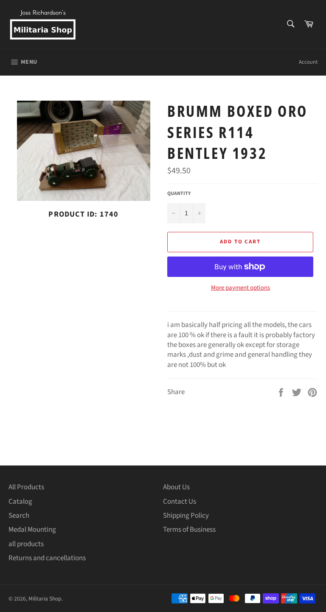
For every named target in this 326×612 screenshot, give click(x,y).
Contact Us (179, 501)
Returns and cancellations (47, 558)
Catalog (20, 501)
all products (26, 544)
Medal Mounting (32, 530)
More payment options (240, 288)
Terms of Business (189, 530)
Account (308, 62)
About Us (176, 487)
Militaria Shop (45, 599)
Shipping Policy (186, 515)
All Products (26, 487)
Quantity (179, 193)
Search (18, 515)
